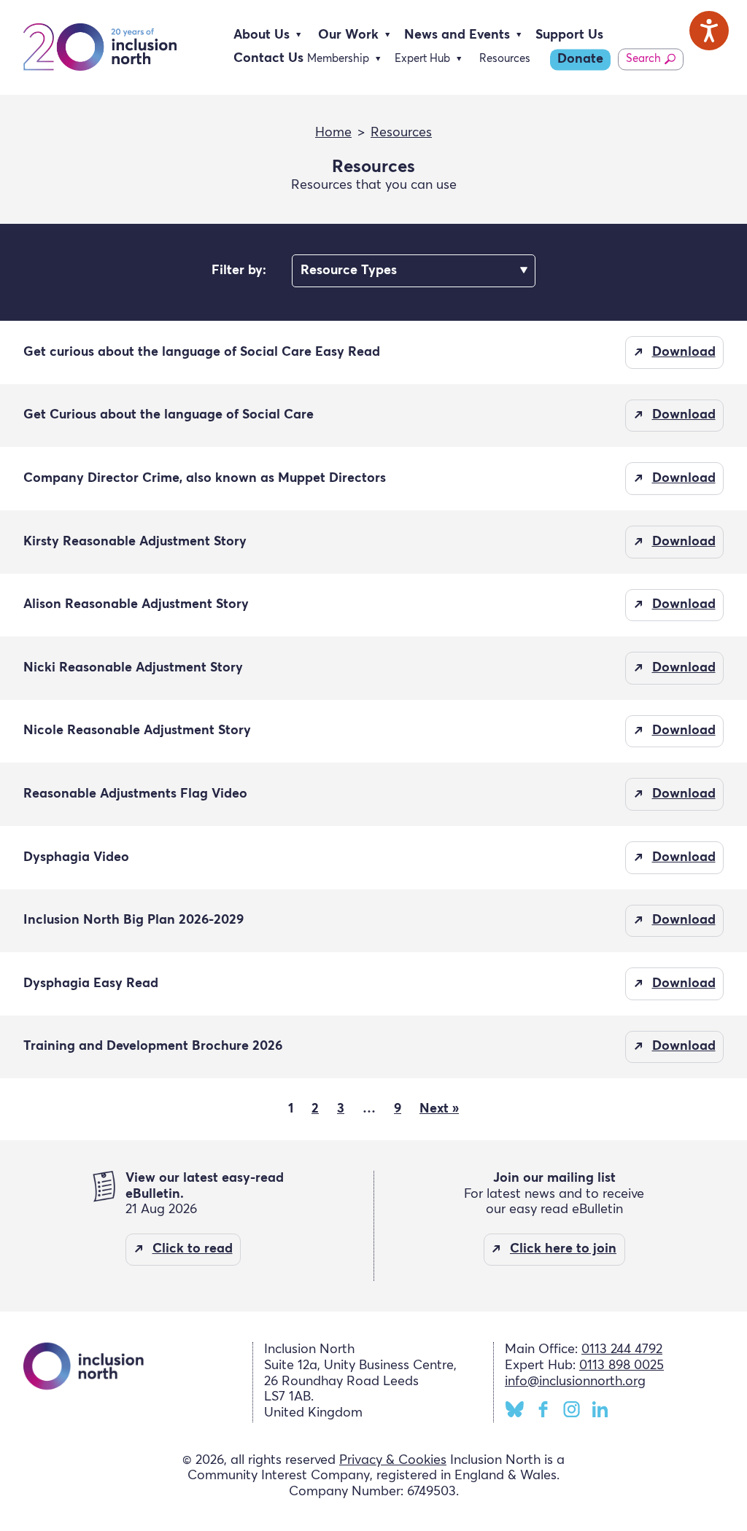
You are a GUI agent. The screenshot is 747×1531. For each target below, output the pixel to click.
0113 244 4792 (621, 1349)
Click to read (192, 1248)
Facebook (543, 1409)
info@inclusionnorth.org (575, 1381)
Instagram (571, 1409)
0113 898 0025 (621, 1365)
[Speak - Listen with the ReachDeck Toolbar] (709, 30)
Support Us (569, 35)
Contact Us (268, 58)
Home (333, 132)
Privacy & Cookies (392, 1460)
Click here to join (563, 1248)
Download (684, 352)
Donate (580, 59)
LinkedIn (600, 1409)
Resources (504, 58)
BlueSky (515, 1409)
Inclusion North (100, 47)
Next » (439, 1108)
